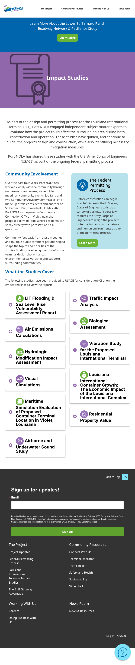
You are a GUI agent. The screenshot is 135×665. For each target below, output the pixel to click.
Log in (110, 636)
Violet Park (76, 586)
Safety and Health (81, 572)
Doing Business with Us (22, 620)
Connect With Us (80, 552)
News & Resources (81, 611)
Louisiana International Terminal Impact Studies (19, 576)
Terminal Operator (81, 559)
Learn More (68, 38)
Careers (14, 611)
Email (15, 497)
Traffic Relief (77, 566)
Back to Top (112, 477)
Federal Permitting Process (21, 561)
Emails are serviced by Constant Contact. (79, 521)
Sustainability (78, 579)
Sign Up (67, 531)
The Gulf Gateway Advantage (20, 591)
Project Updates (19, 552)
